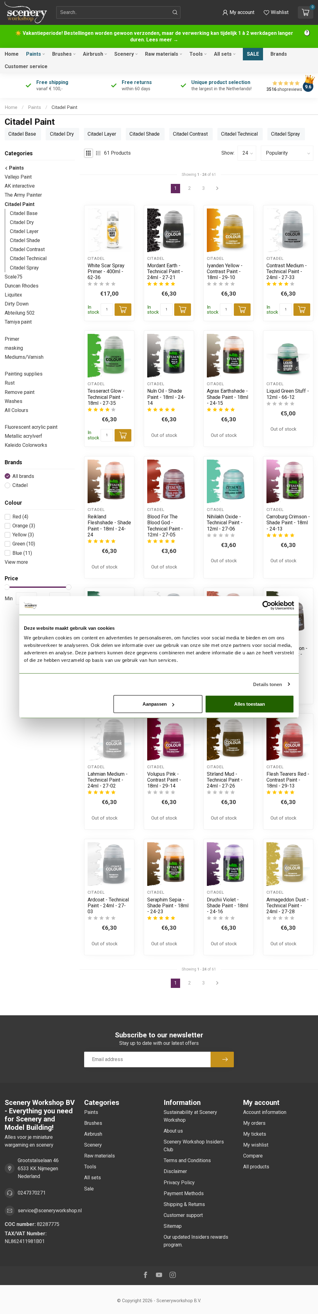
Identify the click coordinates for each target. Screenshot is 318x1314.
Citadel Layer (24, 231)
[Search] (175, 12)
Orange (23, 526)
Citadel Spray (24, 268)
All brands (23, 476)
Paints (33, 54)
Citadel (20, 485)
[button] (238, 12)
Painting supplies (24, 374)
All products (256, 1167)
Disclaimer (175, 1171)
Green (23, 544)
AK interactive (20, 186)
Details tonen (267, 684)
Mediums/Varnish (24, 357)
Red (20, 517)
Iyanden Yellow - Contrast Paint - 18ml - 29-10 (225, 271)
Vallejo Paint (18, 177)
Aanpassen (155, 704)
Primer (12, 339)
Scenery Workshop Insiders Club (194, 1146)
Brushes (62, 54)
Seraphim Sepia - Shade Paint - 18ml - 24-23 (168, 905)
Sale (253, 54)
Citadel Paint (64, 107)
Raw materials (161, 54)
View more (16, 562)
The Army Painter (23, 195)
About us (173, 1131)
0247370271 (32, 1193)
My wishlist (255, 1145)
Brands (278, 54)
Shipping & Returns (184, 1204)
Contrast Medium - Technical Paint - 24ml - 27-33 (286, 271)
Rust (10, 383)
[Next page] (217, 983)
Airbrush (93, 54)
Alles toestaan (249, 704)
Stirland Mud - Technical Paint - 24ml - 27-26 (225, 780)
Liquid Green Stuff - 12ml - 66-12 (287, 394)
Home (12, 54)
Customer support (183, 1215)
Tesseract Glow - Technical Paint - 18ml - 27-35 (106, 397)
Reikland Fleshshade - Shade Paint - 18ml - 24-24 (109, 526)
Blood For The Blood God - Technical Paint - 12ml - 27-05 (165, 526)
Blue (22, 553)
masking (14, 348)
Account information (264, 1112)
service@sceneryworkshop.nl (50, 1210)
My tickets (254, 1134)
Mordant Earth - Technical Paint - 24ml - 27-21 (165, 271)
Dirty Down (17, 304)
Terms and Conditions (187, 1160)
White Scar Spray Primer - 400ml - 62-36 (106, 271)
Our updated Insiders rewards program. (196, 1241)
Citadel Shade (25, 240)
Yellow (23, 535)
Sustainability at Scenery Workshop (190, 1116)
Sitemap (173, 1226)
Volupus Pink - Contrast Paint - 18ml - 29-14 (164, 780)
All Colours (16, 410)
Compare (253, 1156)
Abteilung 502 (20, 313)
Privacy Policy (179, 1182)
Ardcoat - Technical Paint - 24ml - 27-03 (108, 905)
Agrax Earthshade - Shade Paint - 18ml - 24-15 (227, 397)
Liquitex (13, 295)
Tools (196, 54)
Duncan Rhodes (22, 286)
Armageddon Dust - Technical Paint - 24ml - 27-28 (287, 905)
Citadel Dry (22, 222)
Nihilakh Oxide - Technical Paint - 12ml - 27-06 (225, 522)
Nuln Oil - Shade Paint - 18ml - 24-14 (166, 397)
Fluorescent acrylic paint (31, 427)
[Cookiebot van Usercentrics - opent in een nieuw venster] (267, 605)
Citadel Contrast (27, 249)
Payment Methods (184, 1193)
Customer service (26, 66)
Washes (13, 401)
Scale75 (13, 277)
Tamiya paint (18, 322)
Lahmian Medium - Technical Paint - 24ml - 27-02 (108, 780)
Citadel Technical (28, 258)
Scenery (124, 54)
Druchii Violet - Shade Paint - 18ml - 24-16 (227, 905)
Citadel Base (24, 213)
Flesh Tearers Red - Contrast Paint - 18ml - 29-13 (287, 780)
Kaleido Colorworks (26, 445)
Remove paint (19, 392)
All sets (223, 54)
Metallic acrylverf (23, 436)
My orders (254, 1123)
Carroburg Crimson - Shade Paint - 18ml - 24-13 (288, 522)
